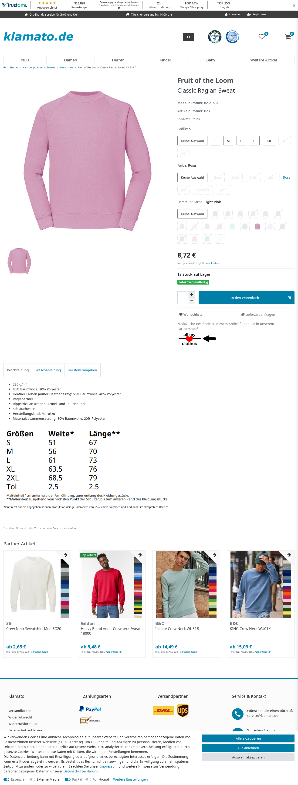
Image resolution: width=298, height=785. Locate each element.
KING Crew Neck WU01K (250, 629)
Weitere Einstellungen (130, 779)
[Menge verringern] (192, 301)
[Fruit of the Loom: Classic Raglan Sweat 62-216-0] (86, 465)
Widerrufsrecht (20, 717)
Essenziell (18, 779)
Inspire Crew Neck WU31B (177, 629)
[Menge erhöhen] (192, 294)
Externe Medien (49, 779)
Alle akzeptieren (248, 738)
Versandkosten (210, 263)
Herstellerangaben (82, 370)
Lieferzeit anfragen (259, 314)
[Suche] (188, 37)
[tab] (17, 370)
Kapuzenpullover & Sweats (39, 67)
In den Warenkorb (245, 297)
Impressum (109, 766)
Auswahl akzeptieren (248, 757)
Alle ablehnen (248, 748)
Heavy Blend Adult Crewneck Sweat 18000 (111, 631)
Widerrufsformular (23, 723)
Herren (118, 60)
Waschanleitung (48, 370)
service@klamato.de (262, 715)
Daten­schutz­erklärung (81, 771)
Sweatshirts (66, 67)
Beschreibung (18, 370)
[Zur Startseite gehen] (4, 67)
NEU (25, 60)
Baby (210, 60)
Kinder (165, 60)
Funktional (101, 779)
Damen (70, 60)
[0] (290, 38)
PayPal (77, 779)
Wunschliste (193, 314)
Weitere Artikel (263, 60)
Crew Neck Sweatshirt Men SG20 (33, 629)
